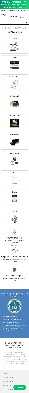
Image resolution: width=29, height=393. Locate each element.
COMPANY (14, 373)
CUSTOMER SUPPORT (14, 381)
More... (20, 347)
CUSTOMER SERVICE (14, 377)
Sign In (23, 17)
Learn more (14, 245)
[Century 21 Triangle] (14, 27)
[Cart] (26, 19)
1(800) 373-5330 (13, 17)
